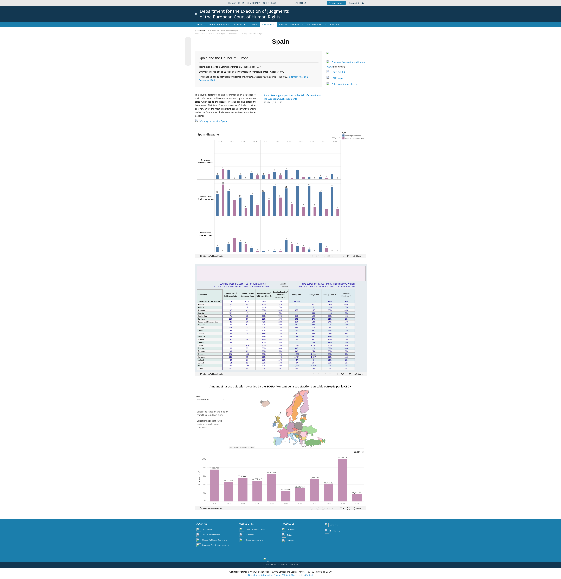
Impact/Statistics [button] (315, 24)
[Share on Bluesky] (188, 40)
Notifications (335, 531)
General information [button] (217, 24)
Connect (352, 2)
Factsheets (250, 534)
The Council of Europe (211, 534)
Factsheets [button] (267, 24)
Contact (309, 575)
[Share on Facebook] (188, 51)
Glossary (334, 24)
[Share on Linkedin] (188, 57)
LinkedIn (290, 540)
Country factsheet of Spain (213, 121)
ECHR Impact (338, 78)
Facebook (290, 529)
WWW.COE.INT (202, 3)
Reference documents (254, 540)
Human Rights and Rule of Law (214, 540)
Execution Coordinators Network (215, 545)
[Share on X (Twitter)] (188, 46)
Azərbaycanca (336, 2)
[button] (280, 565)
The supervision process (255, 529)
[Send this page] (188, 62)
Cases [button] (252, 24)
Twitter (289, 535)
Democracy (253, 2)
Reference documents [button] (290, 24)
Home (200, 24)
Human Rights (236, 2)
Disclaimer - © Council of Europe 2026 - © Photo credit (276, 575)
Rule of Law (269, 2)
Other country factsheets (344, 84)
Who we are (207, 529)
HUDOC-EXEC (338, 71)
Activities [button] (238, 24)
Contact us (334, 525)
